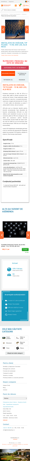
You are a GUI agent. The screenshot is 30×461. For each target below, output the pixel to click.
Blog (4, 387)
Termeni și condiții (8, 375)
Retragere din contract (9, 368)
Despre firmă (6, 385)
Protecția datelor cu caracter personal (13, 377)
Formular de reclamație (9, 371)
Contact (5, 389)
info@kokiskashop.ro (9, 430)
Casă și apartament (15, 14)
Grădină (15, 439)
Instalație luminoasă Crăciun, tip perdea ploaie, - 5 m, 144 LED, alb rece (13, 245)
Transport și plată (8, 373)
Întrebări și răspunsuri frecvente (11, 366)
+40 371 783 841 (7, 427)
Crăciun (24, 14)
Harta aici (5, 420)
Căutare (26, 10)
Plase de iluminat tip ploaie (8, 15)
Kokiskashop (4, 14)
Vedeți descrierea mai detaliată (9, 55)
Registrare (11, 1)
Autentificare (4, 1)
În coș (25, 249)
